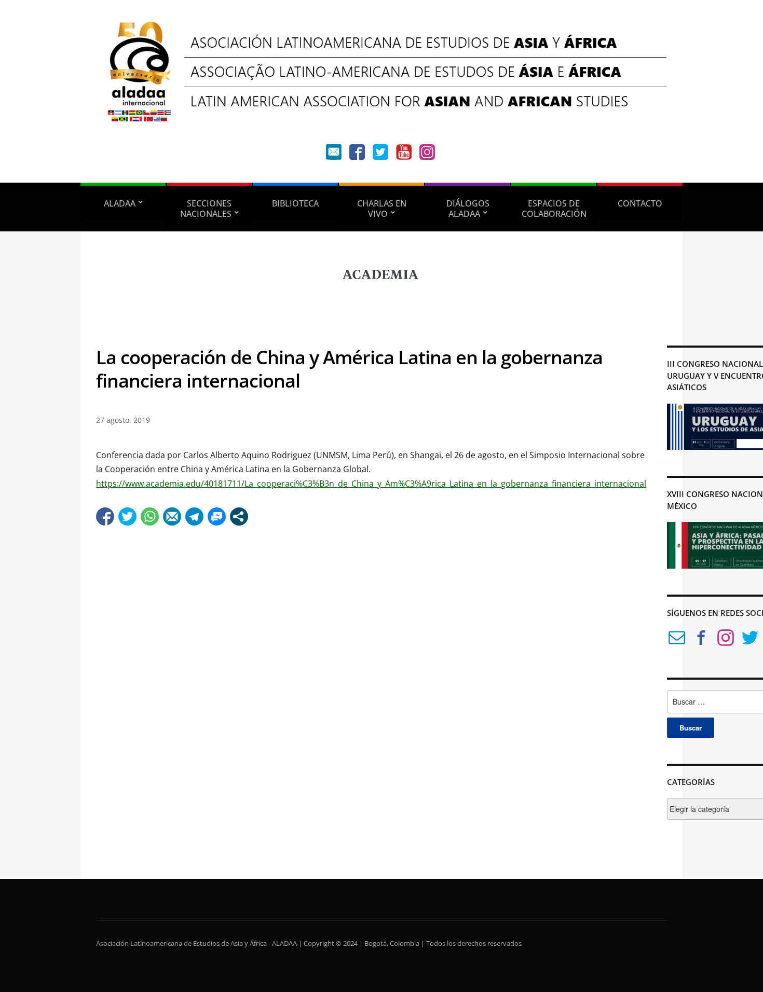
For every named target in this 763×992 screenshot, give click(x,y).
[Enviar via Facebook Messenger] (217, 516)
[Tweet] (127, 516)
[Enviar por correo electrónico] (172, 516)
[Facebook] (357, 154)
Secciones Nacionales (206, 208)
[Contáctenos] (334, 154)
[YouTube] (404, 154)
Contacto (640, 203)
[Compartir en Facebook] (105, 516)
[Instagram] (427, 154)
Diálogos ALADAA (467, 208)
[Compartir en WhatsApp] (150, 516)
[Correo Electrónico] (677, 639)
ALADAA (119, 203)
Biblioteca (295, 203)
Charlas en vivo (381, 208)
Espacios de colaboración (554, 208)
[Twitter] (380, 154)
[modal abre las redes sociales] (239, 516)
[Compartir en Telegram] (194, 516)
